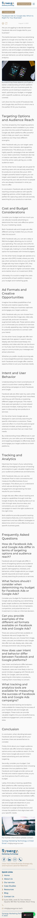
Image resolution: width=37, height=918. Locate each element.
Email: (12, 843)
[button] (33, 3)
